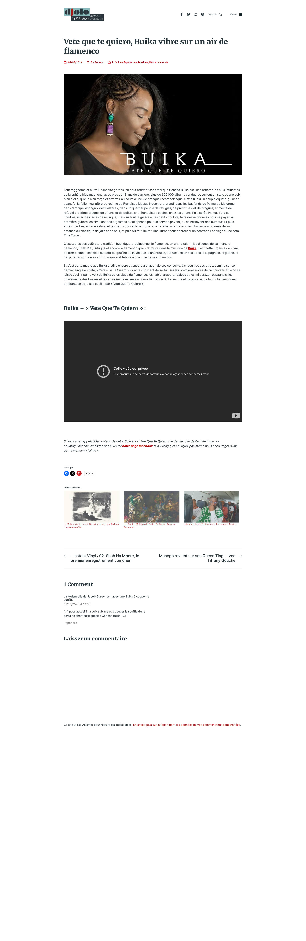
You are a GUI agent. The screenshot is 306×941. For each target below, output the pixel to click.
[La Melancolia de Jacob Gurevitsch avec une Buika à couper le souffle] (92, 507)
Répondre (70, 622)
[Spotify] (202, 14)
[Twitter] (188, 14)
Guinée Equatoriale (126, 62)
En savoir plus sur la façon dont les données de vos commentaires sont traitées (186, 724)
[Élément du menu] (181, 14)
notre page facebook (137, 446)
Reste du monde (158, 62)
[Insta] (195, 14)
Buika (192, 248)
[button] (215, 14)
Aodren (99, 62)
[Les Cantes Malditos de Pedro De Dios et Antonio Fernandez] (152, 507)
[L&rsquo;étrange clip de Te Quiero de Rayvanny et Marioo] (212, 507)
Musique (143, 62)
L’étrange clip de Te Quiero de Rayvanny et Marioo (210, 524)
